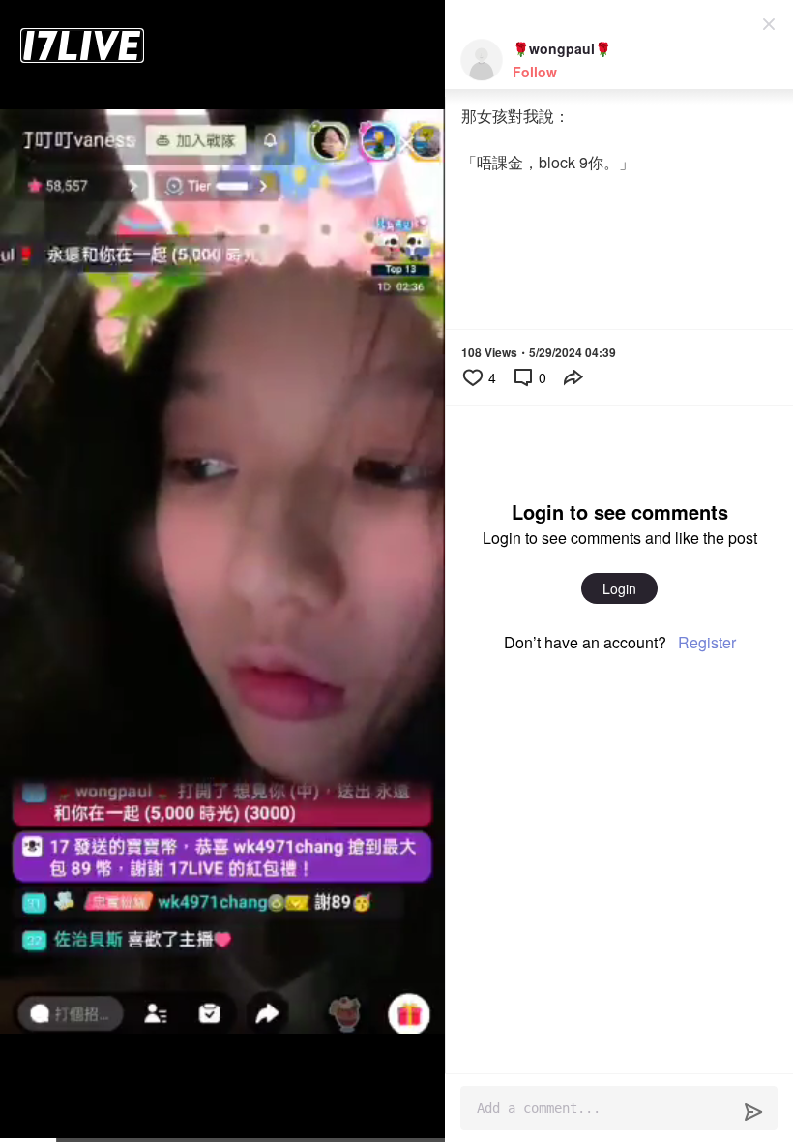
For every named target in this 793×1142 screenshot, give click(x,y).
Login (619, 588)
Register (707, 642)
